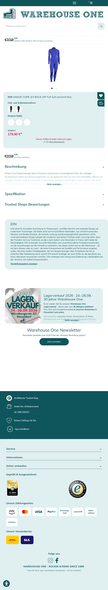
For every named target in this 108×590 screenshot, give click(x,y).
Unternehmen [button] (14, 457)
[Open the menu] (74, 2)
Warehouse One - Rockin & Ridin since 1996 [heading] (53, 566)
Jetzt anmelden (54, 341)
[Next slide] (99, 67)
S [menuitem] (11, 122)
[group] (56, 398)
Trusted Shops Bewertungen (27, 204)
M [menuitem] (19, 122)
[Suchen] (101, 26)
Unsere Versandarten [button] (19, 531)
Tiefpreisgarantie (54, 3)
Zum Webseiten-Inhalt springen (14, 1)
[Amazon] (11, 512)
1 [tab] (51, 88)
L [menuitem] (27, 122)
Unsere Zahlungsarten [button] (19, 503)
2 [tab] (56, 88)
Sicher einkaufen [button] (16, 466)
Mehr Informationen (57, 142)
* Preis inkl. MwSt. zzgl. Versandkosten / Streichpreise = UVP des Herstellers (53, 570)
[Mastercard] (25, 512)
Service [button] (10, 448)
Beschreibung (15, 166)
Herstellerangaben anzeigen (24, 264)
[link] (50, 562)
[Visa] (38, 512)
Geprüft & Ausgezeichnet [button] (21, 474)
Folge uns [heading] (54, 553)
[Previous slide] (8, 67)
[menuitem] (11, 109)
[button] (72, 317)
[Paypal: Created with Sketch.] (51, 512)
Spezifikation (15, 194)
